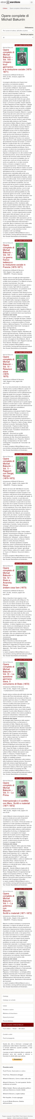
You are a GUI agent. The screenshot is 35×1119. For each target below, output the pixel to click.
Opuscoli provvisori (8, 1017)
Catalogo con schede (9, 1000)
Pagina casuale (6, 1116)
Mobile (26, 1118)
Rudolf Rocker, (14, 1071)
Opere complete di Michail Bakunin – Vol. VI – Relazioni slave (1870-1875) (8, 366)
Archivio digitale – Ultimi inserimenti (20, 1117)
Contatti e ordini (7, 1034)
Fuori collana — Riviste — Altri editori (14, 1028)
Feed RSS (15, 1116)
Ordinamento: (29, 27)
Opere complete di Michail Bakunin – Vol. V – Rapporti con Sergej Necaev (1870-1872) (9, 468)
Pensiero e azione (8, 1009)
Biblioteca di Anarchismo (10, 1013)
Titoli (21, 1116)
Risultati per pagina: (27, 34)
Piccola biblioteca (8, 1021)
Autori (25, 1116)
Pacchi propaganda (8, 1038)
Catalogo (5, 996)
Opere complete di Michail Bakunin (13, 1025)
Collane (5, 8)
